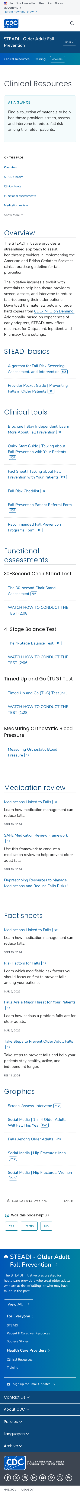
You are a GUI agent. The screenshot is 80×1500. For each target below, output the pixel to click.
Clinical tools (12, 186)
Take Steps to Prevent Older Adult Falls (38, 1041)
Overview (10, 167)
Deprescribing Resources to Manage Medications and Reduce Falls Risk (35, 882)
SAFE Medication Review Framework (36, 835)
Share (68, 1201)
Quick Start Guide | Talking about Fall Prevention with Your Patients (37, 448)
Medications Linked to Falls (27, 801)
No (46, 1226)
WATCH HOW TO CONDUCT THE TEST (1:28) (38, 709)
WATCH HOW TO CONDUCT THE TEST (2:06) (38, 659)
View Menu (57, 59)
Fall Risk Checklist (23, 491)
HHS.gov (10, 1490)
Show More (12, 215)
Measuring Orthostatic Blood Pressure (32, 752)
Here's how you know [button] (19, 12)
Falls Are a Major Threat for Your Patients (40, 1002)
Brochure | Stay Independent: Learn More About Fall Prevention (38, 429)
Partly (29, 1226)
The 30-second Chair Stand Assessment (32, 590)
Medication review (16, 205)
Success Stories (18, 1341)
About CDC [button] (15, 1409)
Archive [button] (11, 1446)
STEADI (12, 1325)
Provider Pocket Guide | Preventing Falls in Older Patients (38, 388)
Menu (68, 42)
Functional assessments (20, 196)
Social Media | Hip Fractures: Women (40, 1172)
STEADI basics (13, 177)
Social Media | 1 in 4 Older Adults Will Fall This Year (37, 1122)
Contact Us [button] (15, 1397)
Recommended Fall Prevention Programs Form (34, 527)
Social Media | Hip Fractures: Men (37, 1152)
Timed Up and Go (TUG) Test (33, 693)
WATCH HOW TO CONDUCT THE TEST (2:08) (38, 610)
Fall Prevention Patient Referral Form (40, 504)
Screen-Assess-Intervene (30, 1105)
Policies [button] (11, 1421)
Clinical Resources (16, 59)
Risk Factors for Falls (22, 963)
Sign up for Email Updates (31, 1384)
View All (15, 1304)
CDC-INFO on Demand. (54, 311)
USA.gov (27, 1490)
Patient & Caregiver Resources (28, 1333)
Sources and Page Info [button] (29, 1201)
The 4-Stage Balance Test (30, 643)
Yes (11, 1226)
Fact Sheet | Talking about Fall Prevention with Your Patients (34, 474)
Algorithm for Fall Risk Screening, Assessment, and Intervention (36, 368)
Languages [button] (15, 1433)
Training (40, 59)
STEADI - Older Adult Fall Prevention (29, 42)
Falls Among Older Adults (30, 1139)
